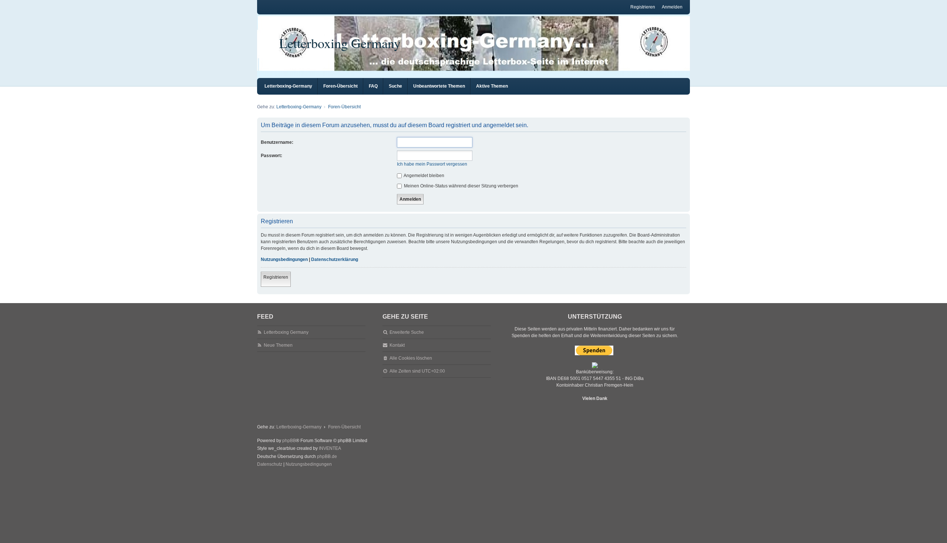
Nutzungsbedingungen (284, 259)
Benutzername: (277, 142)
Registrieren (275, 277)
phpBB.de (327, 456)
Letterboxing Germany (340, 43)
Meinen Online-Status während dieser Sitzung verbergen (460, 186)
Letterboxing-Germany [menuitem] (288, 86)
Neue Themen (278, 345)
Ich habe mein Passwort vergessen (432, 164)
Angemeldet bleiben (423, 175)
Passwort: (271, 155)
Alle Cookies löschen (411, 358)
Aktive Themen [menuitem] (492, 86)
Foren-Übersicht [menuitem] (340, 86)
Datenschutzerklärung (334, 259)
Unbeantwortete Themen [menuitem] (439, 86)
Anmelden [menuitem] (672, 7)
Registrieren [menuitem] (642, 7)
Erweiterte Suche (407, 332)
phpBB (289, 440)
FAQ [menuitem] (373, 86)
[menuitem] (269, 465)
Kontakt (397, 345)
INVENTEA (330, 448)
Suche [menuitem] (395, 86)
